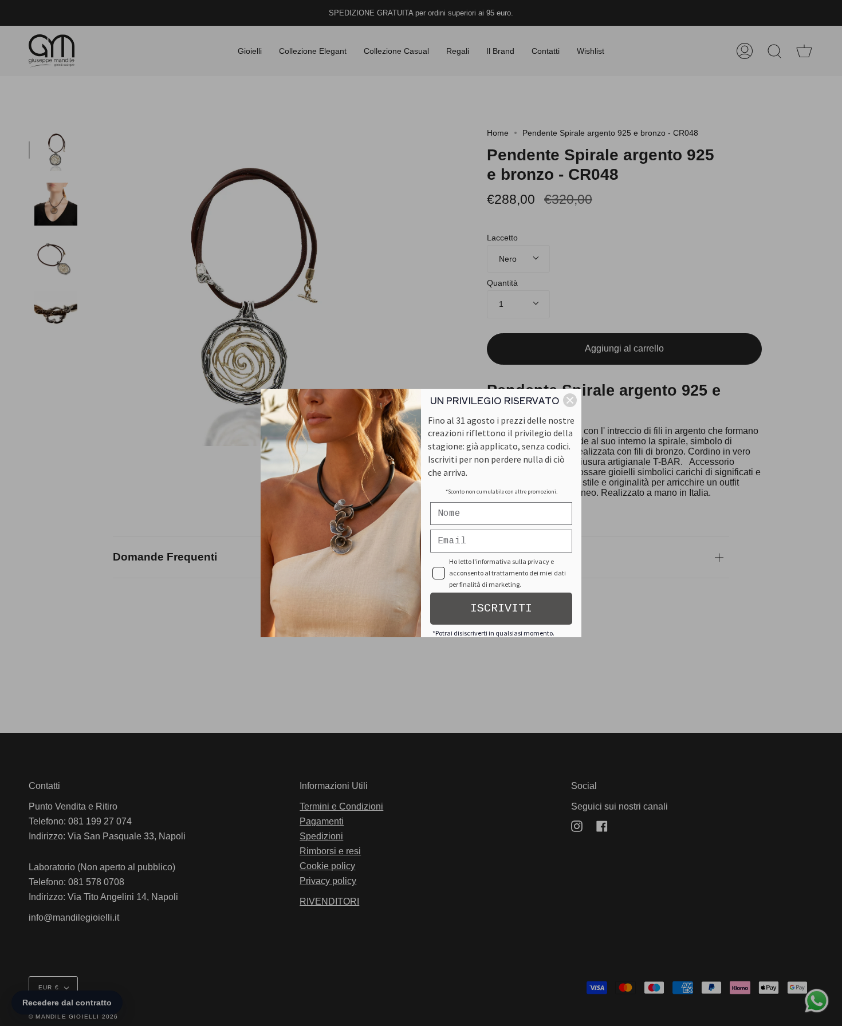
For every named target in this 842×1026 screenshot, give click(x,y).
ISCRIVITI (501, 608)
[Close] (570, 400)
